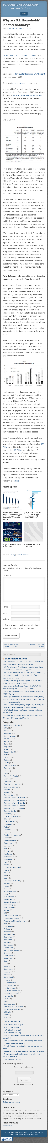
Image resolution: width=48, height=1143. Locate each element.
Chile (5, 771)
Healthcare (8, 854)
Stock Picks (8, 966)
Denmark (7, 792)
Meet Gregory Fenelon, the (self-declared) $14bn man (24, 1051)
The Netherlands (10, 982)
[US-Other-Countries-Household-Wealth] (24, 162)
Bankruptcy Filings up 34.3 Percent (30, 74)
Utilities (7, 1015)
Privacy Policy (7, 1126)
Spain (6, 961)
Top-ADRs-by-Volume (12, 990)
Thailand (7, 980)
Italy (5, 875)
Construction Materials (12, 784)
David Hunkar (13, 28)
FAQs (6, 827)
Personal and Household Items (15, 921)
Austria (6, 741)
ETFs (5, 819)
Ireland (6, 870)
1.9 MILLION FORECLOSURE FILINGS (19, 55)
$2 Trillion (18, 450)
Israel (6, 872)
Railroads (7, 931)
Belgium (7, 746)
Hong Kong (8, 859)
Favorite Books (9, 830)
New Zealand (9, 907)
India (5, 862)
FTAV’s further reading (12, 1032)
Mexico (6, 886)
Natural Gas (8, 899)
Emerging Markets (11, 816)
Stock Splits (8, 969)
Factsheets (8, 824)
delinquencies (18, 83)
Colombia (7, 779)
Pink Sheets (8, 926)
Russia (6, 942)
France (6, 838)
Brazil (6, 755)
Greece (6, 851)
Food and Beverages (12, 835)
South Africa (8, 956)
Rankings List (9, 934)
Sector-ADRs (9, 948)
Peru (5, 923)
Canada (6, 757)
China (6, 773)
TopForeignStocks (11, 993)
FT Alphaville (12, 1021)
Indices (6, 864)
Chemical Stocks (10, 765)
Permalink (26, 555)
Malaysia (7, 883)
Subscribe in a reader (11, 1102)
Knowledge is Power (12, 881)
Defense (7, 789)
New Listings (9, 905)
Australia (7, 738)
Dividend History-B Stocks (14, 808)
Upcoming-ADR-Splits (12, 1009)
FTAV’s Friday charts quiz (13, 1024)
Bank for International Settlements (28, 95)
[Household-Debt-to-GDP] (24, 385)
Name (5, 606)
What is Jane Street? (12, 1027)
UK (5, 1001)
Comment (19, 555)
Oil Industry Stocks (11, 915)
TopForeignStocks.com (21, 4)
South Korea (8, 958)
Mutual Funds (9, 897)
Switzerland (8, 977)
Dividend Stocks (10, 811)
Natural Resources (11, 902)
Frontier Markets (10, 840)
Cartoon (7, 760)
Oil (5, 913)
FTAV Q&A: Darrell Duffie (13, 1030)
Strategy (7, 972)
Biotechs (7, 749)
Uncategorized (9, 1004)
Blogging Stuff (9, 752)
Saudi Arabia (8, 945)
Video (6, 1017)
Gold (5, 848)
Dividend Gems (9, 795)
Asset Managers (10, 736)
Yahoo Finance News (16, 658)
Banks (6, 744)
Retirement (8, 940)
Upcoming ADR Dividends (13, 1007)
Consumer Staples (11, 787)
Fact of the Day (9, 822)
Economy (12, 555)
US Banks (7, 1012)
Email (5, 613)
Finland (6, 832)
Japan (6, 878)
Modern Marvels (10, 891)
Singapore (8, 953)
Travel (6, 998)
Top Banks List (9, 985)
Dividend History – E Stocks (14, 800)
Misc (5, 889)
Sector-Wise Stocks (11, 950)
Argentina (7, 733)
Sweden (7, 974)
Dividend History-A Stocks (14, 805)
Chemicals (7, 768)
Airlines (6, 730)
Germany (7, 846)
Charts (6, 763)
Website (6, 619)
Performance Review (11, 918)
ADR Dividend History (12, 725)
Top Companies (10, 988)
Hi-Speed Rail (9, 856)
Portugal (7, 929)
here (17, 480)
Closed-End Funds (11, 776)
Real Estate (8, 937)
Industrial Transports (12, 867)
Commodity (8, 781)
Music (6, 894)
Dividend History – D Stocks (14, 797)
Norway (6, 910)
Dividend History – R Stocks (14, 803)
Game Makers (9, 843)
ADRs (6, 728)
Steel (6, 964)
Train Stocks (8, 996)
